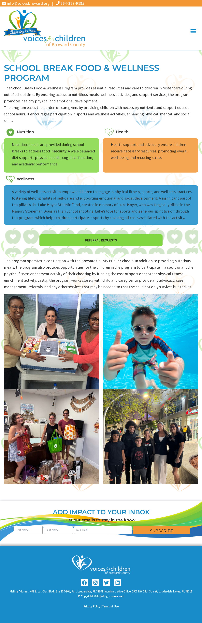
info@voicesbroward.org (28, 3)
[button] (193, 31)
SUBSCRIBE (161, 530)
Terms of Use (110, 606)
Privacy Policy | (92, 606)
